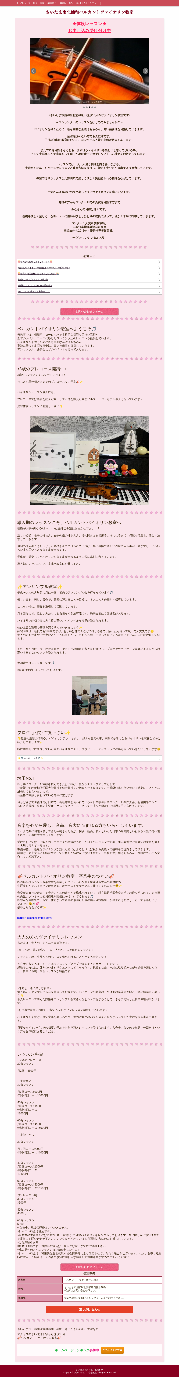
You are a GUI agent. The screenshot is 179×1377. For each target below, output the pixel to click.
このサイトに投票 (112, 1350)
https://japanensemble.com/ (34, 917)
